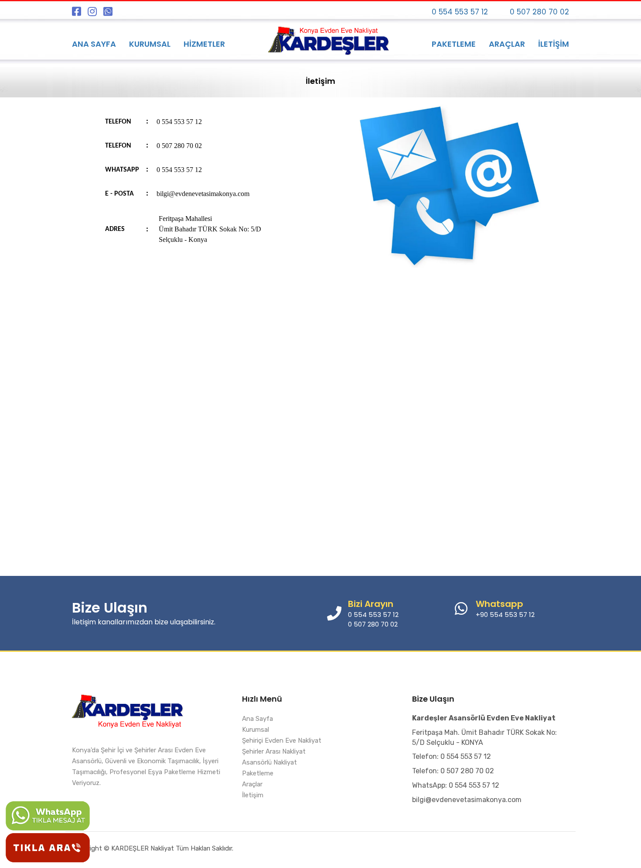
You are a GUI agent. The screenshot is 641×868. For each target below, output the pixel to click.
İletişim (252, 795)
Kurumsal (255, 730)
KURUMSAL (149, 43)
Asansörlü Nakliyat (269, 762)
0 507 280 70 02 (539, 12)
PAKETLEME (454, 43)
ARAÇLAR (507, 43)
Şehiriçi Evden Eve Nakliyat (281, 740)
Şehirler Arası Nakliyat (274, 751)
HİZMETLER (204, 43)
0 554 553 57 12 (460, 12)
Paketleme (257, 773)
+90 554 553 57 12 (505, 614)
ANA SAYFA (94, 43)
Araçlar (252, 784)
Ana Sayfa (257, 719)
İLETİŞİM (553, 43)
